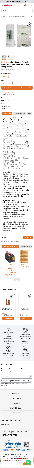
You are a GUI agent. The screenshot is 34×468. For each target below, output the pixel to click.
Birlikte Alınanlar (26, 246)
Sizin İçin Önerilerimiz (10, 246)
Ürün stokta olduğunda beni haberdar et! (17, 88)
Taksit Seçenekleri (19, 113)
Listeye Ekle (6, 106)
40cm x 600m (7, 83)
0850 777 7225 (10, 435)
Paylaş (5, 108)
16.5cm (5, 76)
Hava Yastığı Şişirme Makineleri (18, 16)
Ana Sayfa (4, 16)
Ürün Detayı (7, 113)
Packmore (5, 62)
